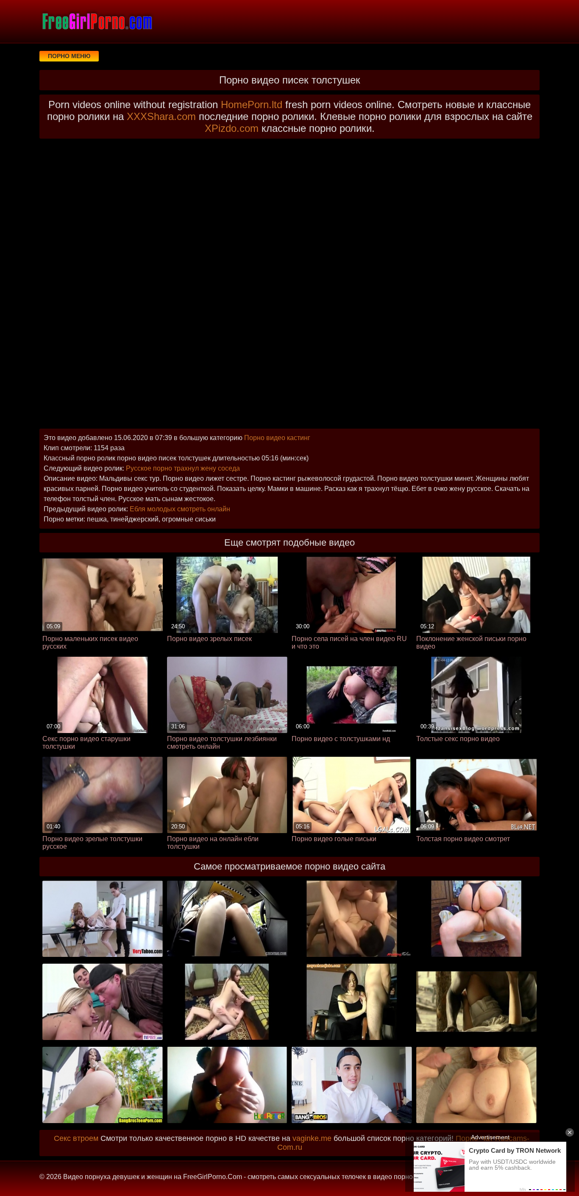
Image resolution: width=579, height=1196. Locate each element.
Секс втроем (76, 1138)
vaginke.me (311, 1138)
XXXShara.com (161, 116)
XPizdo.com (232, 128)
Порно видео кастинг (277, 437)
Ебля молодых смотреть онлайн (180, 509)
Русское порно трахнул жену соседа (183, 468)
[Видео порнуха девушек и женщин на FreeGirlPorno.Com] (96, 21)
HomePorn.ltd (251, 104)
